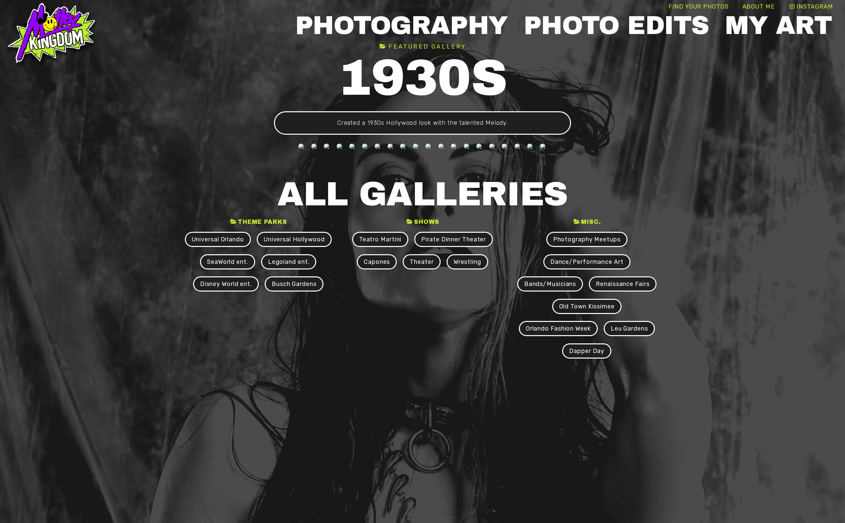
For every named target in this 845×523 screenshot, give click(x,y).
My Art (778, 25)
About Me (758, 6)
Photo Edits (616, 25)
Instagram (814, 6)
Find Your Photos (698, 6)
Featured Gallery (427, 46)
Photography (401, 25)
